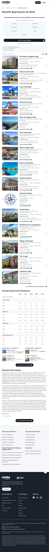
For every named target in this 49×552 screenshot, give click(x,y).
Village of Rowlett (26, 241)
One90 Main (24, 210)
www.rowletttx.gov (6, 416)
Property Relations (6, 508)
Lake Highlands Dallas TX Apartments (11, 464)
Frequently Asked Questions (9, 500)
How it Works (5, 497)
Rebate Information (6, 503)
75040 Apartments (30, 445)
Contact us (6, 489)
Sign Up (38, 2)
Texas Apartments (23, 497)
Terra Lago (24, 256)
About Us (21, 500)
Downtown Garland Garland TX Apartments (12, 452)
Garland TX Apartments (7, 437)
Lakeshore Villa (25, 271)
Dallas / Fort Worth (11, 8)
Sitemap (21, 513)
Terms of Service (23, 508)
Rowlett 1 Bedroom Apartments (33, 451)
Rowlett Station (26, 178)
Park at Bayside (25, 133)
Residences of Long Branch (30, 225)
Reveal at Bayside (26, 163)
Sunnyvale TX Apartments (8, 442)
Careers (20, 503)
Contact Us (5, 510)
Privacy (20, 510)
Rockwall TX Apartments (8, 439)
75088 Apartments (30, 434)
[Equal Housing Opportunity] (20, 478)
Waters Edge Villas (27, 148)
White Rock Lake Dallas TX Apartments (11, 455)
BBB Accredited (22, 515)
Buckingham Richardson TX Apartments (11, 457)
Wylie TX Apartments (7, 445)
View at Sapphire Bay (28, 117)
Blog (3, 505)
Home (3, 8)
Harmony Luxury (26, 102)
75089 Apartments (30, 437)
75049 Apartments (30, 442)
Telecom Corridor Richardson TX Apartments (10, 461)
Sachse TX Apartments (7, 434)
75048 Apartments (30, 439)
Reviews (21, 505)
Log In (43, 2)
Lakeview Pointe (26, 193)
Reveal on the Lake (27, 72)
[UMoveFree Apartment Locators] (6, 477)
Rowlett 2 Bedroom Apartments (33, 453)
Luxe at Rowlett (26, 87)
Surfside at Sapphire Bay (29, 57)
